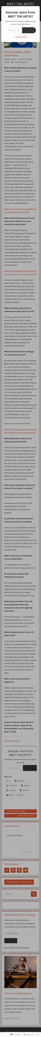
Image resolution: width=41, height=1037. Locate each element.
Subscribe (29, 30)
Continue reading (20, 37)
